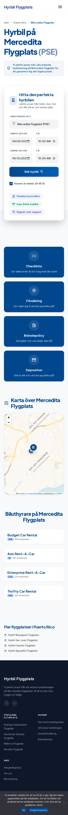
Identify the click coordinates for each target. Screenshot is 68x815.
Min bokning (10, 779)
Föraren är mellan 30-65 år (29, 183)
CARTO (59, 493)
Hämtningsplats (20, 116)
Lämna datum (18, 150)
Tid (38, 133)
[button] (34, 450)
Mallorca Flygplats (14, 743)
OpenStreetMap (35, 493)
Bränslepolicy (45, 739)
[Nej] (64, 803)
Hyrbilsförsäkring (47, 733)
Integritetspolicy (12, 767)
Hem (6, 22)
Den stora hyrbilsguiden (51, 722)
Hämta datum (18, 133)
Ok (23, 810)
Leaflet (21, 493)
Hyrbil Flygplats (18, 7)
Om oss (8, 773)
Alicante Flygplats (13, 749)
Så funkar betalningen (50, 727)
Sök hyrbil (34, 171)
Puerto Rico (20, 22)
